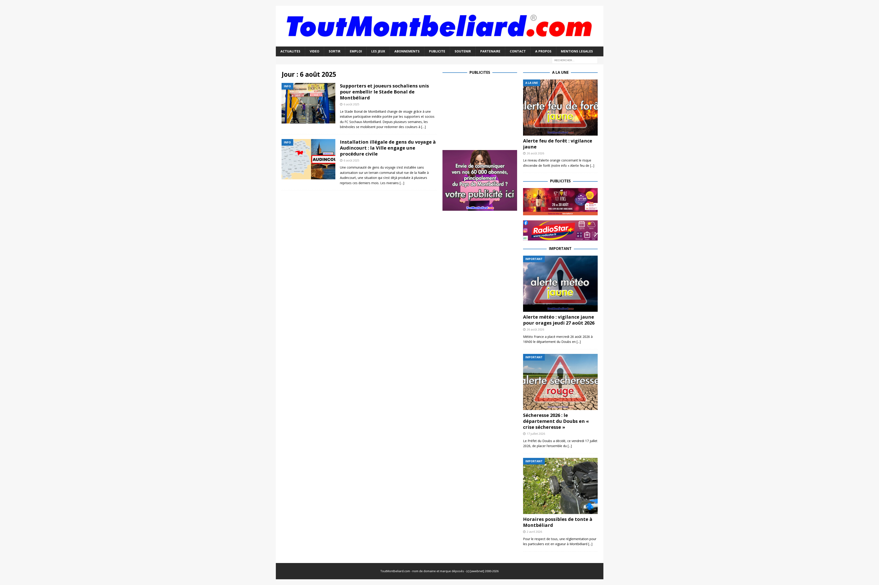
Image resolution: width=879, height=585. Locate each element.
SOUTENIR (463, 51)
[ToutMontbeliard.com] (439, 44)
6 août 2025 (351, 104)
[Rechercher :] (575, 60)
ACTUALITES (290, 51)
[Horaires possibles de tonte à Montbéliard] (560, 486)
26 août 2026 (535, 153)
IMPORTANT (560, 248)
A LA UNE (560, 72)
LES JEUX (378, 51)
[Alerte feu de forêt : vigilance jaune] (560, 107)
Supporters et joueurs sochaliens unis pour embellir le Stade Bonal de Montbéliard (384, 92)
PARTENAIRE (490, 51)
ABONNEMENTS (407, 51)
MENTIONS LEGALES (577, 51)
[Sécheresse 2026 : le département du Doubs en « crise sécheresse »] (560, 382)
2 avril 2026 (534, 532)
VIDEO (314, 51)
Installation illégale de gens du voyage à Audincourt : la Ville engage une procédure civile (388, 148)
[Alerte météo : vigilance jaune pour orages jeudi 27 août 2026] (560, 284)
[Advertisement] (480, 111)
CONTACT (518, 51)
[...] (592, 165)
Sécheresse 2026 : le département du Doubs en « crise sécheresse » (556, 421)
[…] (423, 127)
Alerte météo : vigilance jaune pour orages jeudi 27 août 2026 (558, 320)
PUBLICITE (437, 51)
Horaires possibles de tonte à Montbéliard (557, 522)
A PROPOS (543, 51)
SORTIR (334, 51)
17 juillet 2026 (536, 434)
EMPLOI (356, 51)
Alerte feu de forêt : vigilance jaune (557, 144)
